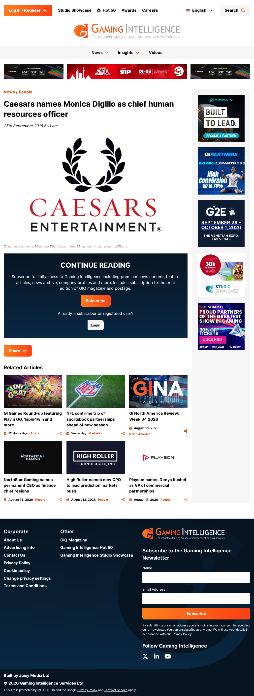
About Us (13, 540)
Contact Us (14, 555)
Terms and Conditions (25, 585)
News (9, 92)
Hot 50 (109, 10)
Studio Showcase (75, 10)
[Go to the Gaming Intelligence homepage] (127, 31)
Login (95, 325)
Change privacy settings (27, 578)
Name (147, 568)
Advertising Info (19, 547)
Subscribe (95, 300)
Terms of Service (115, 690)
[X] (145, 656)
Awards (129, 10)
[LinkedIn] (156, 656)
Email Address (153, 589)
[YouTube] (167, 656)
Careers (150, 10)
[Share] (60, 433)
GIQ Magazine (73, 540)
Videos (155, 52)
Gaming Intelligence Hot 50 (86, 547)
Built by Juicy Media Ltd (26, 675)
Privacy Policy (17, 563)
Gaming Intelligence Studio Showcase (96, 555)
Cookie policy (17, 570)
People (25, 92)
